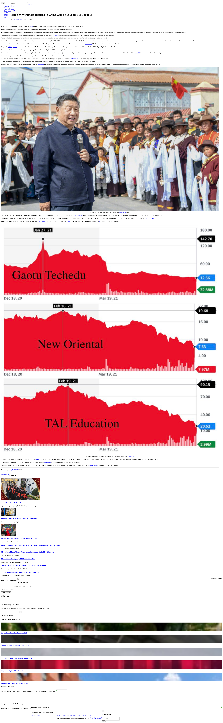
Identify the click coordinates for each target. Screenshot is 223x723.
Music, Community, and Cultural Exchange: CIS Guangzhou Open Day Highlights (30, 545)
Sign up (13, 6)
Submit (3, 592)
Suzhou (6, 14)
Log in (30, 4)
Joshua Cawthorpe (18, 19)
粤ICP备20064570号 (96, 718)
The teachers (40, 64)
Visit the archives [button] (35, 715)
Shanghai (6, 6)
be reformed (88, 44)
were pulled (47, 462)
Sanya (6, 15)
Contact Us (66, 715)
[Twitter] (113, 600)
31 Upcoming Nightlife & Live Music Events (13, 671)
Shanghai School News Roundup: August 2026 (14, 633)
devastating (42, 221)
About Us (59, 715)
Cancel (8, 592)
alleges (31, 26)
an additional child (74, 58)
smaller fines (38, 459)
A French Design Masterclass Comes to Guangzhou (19, 518)
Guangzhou (7, 11)
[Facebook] (113, 601)
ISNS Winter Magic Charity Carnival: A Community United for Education (27, 552)
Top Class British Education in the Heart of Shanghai (20, 572)
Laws (7, 474)
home (12, 9)
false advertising (78, 215)
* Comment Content (7, 589)
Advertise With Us (75, 715)
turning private (93, 465)
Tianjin (6, 12)
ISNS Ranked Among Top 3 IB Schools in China (18, 559)
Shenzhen (7, 9)
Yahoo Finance (130, 456)
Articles (13, 10)
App (90, 715)
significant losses (150, 218)
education (3, 474)
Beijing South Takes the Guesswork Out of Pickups (15, 645)
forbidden (56, 35)
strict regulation (12, 47)
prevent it (137, 53)
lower (100, 221)
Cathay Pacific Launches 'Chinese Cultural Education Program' (24, 565)
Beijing (6, 8)
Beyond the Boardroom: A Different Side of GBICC (15, 683)
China (2, 3)
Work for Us (84, 715)
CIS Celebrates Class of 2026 (11, 502)
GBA (5, 17)
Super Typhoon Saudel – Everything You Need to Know (16, 658)
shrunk (68, 221)
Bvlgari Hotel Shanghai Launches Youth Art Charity (19, 538)
